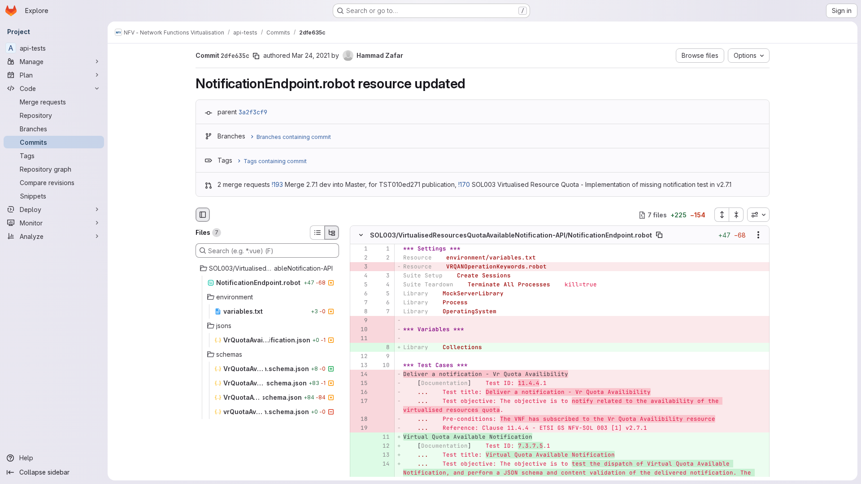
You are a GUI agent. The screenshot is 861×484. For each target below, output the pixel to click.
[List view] (317, 232)
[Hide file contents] (361, 235)
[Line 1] (360, 249)
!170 (464, 184)
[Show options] (758, 235)
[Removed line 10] (360, 329)
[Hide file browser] (203, 214)
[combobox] (758, 214)
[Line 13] (360, 365)
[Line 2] (360, 258)
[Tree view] (332, 232)
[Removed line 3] (360, 267)
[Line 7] (360, 302)
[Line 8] (360, 311)
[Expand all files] (721, 214)
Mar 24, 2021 (311, 55)
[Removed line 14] (360, 374)
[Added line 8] (382, 347)
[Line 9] (382, 356)
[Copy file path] (659, 235)
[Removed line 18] (360, 419)
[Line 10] (382, 365)
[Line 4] (360, 276)
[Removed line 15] (360, 383)
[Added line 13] (382, 455)
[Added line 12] (382, 446)
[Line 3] (382, 276)
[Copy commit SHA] (256, 56)
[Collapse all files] (736, 214)
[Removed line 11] (360, 338)
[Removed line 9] (360, 320)
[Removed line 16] (360, 392)
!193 (277, 184)
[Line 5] (360, 285)
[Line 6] (360, 294)
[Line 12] (360, 356)
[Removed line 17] (360, 401)
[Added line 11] (382, 437)
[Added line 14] (382, 464)
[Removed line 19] (360, 428)
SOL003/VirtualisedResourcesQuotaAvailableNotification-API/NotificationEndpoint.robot (511, 235)
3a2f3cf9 (253, 112)
